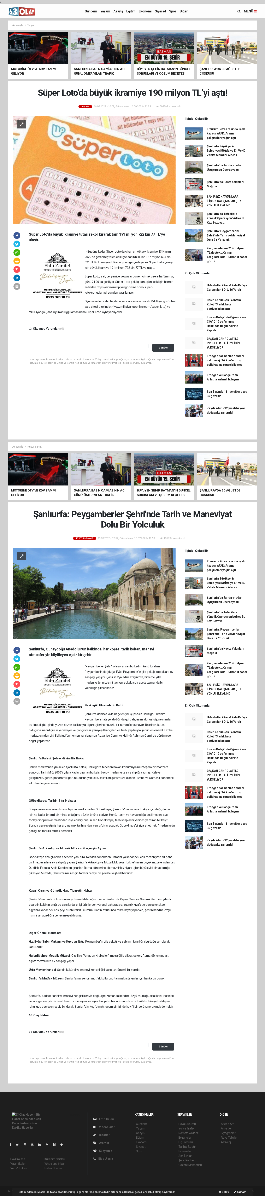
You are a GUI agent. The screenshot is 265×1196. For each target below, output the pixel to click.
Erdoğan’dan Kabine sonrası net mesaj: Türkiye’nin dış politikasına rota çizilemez (225, 360)
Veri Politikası (18, 1168)
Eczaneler (184, 1137)
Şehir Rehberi (186, 1160)
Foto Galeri (106, 1119)
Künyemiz (105, 1150)
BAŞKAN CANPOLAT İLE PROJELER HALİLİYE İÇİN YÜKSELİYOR (223, 343)
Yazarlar (104, 1135)
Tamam (241, 1192)
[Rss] (48, 1144)
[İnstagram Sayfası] (27, 1144)
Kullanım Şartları (55, 1159)
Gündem (91, 11)
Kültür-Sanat (35, 446)
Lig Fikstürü (185, 1142)
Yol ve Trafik (186, 1128)
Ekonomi (145, 11)
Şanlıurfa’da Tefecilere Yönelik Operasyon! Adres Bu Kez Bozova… (226, 218)
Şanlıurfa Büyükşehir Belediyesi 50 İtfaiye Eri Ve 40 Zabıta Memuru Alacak (226, 151)
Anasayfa (18, 25)
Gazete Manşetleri (190, 1165)
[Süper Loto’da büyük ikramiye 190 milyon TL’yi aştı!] (94, 170)
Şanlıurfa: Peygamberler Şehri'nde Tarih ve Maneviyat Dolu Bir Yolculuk (226, 235)
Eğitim (130, 11)
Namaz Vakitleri (188, 1133)
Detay (225, 1192)
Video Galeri (106, 1127)
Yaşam (105, 11)
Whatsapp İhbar (55, 1163)
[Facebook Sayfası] (12, 1144)
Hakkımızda (17, 1159)
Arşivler (104, 1142)
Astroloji (226, 1142)
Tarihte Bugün (187, 1146)
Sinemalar (185, 1151)
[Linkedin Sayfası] (41, 1144)
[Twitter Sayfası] (19, 1144)
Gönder (163, 347)
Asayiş (118, 11)
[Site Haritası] (56, 1144)
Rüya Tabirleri (229, 1137)
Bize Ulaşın (105, 1158)
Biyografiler (228, 1133)
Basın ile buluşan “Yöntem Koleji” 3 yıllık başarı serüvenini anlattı (224, 304)
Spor (172, 11)
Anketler (226, 1128)
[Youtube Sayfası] (34, 1144)
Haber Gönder (53, 1168)
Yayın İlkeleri (18, 1163)
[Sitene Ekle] (63, 1144)
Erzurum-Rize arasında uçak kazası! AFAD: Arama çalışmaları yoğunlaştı (226, 133)
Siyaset (160, 11)
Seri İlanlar (185, 1155)
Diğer (184, 11)
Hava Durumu (187, 1124)
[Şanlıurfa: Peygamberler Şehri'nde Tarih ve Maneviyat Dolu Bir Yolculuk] (94, 593)
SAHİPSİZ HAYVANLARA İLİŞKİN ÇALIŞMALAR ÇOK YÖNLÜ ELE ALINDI (224, 201)
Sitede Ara (227, 1124)
